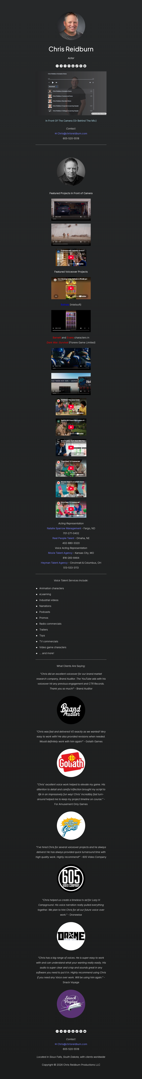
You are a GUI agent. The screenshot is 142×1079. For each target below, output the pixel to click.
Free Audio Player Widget (100, 113)
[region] (70, 100)
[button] (57, 65)
